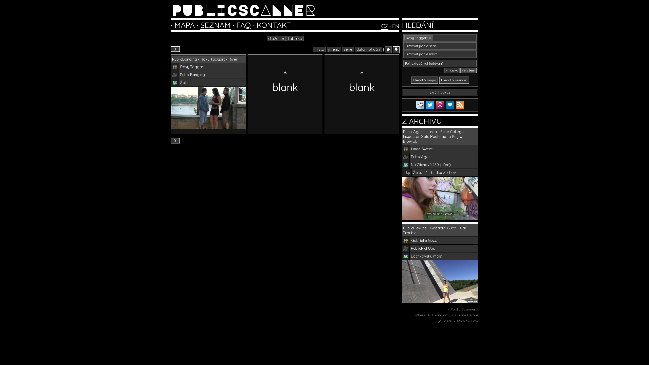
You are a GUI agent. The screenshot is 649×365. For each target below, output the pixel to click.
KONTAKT (274, 25)
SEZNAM (215, 25)
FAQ (243, 25)
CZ (384, 26)
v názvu (452, 70)
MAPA (184, 25)
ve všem (468, 70)
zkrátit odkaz (440, 92)
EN (395, 26)
